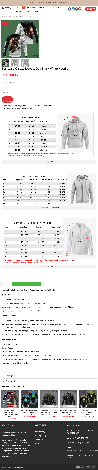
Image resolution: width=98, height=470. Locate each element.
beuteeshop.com (8, 432)
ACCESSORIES (56, 7)
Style (3, 79)
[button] (90, 9)
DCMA (36, 444)
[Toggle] (3, 376)
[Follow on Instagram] (73, 9)
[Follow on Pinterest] (80, 9)
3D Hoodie (27, 16)
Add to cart (26, 284)
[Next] (36, 38)
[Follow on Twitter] (76, 9)
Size (3, 88)
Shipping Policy (40, 436)
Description (11, 376)
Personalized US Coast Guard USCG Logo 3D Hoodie (29, 412)
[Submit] (23, 7)
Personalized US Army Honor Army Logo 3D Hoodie (88, 412)
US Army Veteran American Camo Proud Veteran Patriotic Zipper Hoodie (10, 413)
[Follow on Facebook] (69, 9)
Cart (48, 7)
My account (31, 7)
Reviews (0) (11, 381)
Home (3, 16)
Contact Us (38, 440)
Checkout (41, 7)
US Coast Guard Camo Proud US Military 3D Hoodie (68, 412)
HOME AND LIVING (31, 11)
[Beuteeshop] (7, 9)
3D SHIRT (19, 16)
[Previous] (4, 38)
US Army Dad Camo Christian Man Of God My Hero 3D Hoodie (49, 412)
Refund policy (39, 432)
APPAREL (19, 11)
